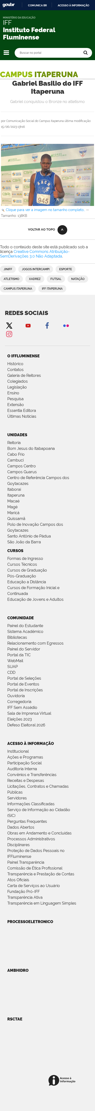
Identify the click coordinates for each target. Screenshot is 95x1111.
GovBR (8, 5)
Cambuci (15, 460)
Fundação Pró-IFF (23, 891)
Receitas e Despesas (25, 780)
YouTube (28, 325)
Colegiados (17, 381)
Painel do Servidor (23, 649)
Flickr (66, 325)
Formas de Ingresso (25, 558)
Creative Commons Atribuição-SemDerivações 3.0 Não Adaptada (35, 254)
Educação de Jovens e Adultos (35, 599)
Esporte (65, 269)
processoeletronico (30, 921)
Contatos (15, 369)
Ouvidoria (16, 696)
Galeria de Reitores (24, 375)
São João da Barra (24, 542)
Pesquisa (15, 399)
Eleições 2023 (19, 719)
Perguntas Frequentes (27, 821)
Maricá (13, 512)
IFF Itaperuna (52, 288)
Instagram (9, 334)
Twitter (9, 325)
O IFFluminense (23, 356)
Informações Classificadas (31, 804)
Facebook (47, 325)
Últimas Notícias (21, 416)
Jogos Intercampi (35, 269)
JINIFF (8, 269)
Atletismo (11, 279)
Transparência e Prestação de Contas (40, 874)
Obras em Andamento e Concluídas (39, 833)
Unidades (17, 435)
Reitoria (14, 442)
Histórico (15, 363)
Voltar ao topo (41, 229)
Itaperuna (16, 495)
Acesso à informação (73, 5)
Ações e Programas (25, 757)
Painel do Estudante (25, 625)
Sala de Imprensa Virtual (29, 713)
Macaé (13, 501)
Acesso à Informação (30, 743)
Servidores (17, 798)
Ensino (13, 393)
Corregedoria (19, 701)
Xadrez (35, 279)
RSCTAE (14, 1019)
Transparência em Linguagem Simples (41, 903)
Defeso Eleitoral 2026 (26, 725)
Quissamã (16, 518)
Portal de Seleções (24, 678)
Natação (78, 279)
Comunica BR (37, 5)
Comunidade (20, 618)
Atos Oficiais (18, 880)
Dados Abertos (20, 827)
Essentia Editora (21, 410)
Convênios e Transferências (32, 774)
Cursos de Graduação (27, 570)
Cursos (15, 550)
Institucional (18, 751)
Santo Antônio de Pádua (29, 536)
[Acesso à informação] (62, 1081)
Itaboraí (14, 489)
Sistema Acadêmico (25, 631)
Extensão (15, 404)
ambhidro (17, 970)
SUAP (12, 666)
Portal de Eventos (23, 684)
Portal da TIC (19, 655)
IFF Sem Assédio (22, 707)
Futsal (55, 279)
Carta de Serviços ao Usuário (33, 885)
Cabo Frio (16, 454)
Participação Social (24, 763)
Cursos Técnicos (22, 564)
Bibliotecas (17, 637)
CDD (11, 672)
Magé (12, 507)
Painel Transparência (25, 862)
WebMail (15, 660)
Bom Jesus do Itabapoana (31, 448)
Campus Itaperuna (18, 288)
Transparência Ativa (25, 897)
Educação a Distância (26, 582)
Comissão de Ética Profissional (34, 868)
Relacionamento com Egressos (35, 643)
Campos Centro (21, 466)
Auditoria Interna (22, 769)
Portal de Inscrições (25, 690)
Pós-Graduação (21, 576)
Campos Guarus (22, 472)
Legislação (17, 387)
